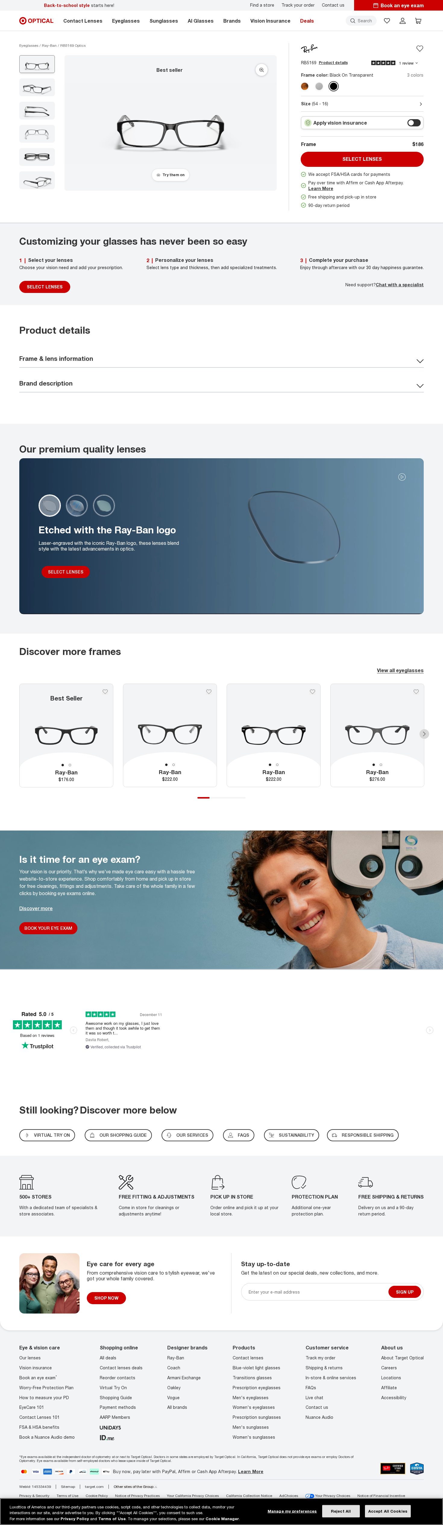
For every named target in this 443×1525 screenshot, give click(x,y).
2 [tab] (70, 765)
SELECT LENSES (45, 286)
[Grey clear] (319, 86)
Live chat (314, 1397)
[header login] (402, 20)
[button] (387, 20)
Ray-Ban (175, 1357)
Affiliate (389, 1387)
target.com (94, 1487)
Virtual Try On (113, 1387)
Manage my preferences (292, 1510)
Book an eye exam (38, 1377)
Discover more (36, 908)
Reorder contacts (117, 1377)
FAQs (243, 1135)
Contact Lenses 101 (39, 1417)
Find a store (262, 5)
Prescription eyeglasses (257, 1387)
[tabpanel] (66, 735)
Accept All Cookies (387, 1510)
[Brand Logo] (309, 48)
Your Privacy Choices (332, 1495)
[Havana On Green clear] (304, 86)
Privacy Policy (75, 1518)
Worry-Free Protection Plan (46, 1387)
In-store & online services (331, 1377)
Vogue (173, 1397)
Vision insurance (35, 1367)
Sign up (404, 1292)
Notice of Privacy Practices (137, 1495)
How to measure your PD (44, 1397)
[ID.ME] (107, 1437)
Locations (391, 1377)
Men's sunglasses (251, 1427)
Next (424, 734)
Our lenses (30, 1357)
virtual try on (52, 1135)
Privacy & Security (34, 1495)
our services (192, 1135)
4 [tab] (240, 797)
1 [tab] (62, 765)
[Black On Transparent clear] (333, 86)
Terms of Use (67, 1495)
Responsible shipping (368, 1135)
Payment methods (118, 1407)
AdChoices (288, 1495)
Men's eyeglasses (251, 1397)
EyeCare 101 (31, 1407)
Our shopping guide (123, 1135)
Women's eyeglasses (254, 1407)
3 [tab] (228, 797)
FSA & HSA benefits (39, 1427)
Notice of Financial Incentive (381, 1495)
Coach (173, 1367)
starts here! (79, 5)
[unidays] (110, 1427)
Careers (389, 1367)
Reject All (341, 1510)
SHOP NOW (106, 1298)
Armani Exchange (184, 1377)
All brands (177, 1407)
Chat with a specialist (400, 284)
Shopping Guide (116, 1397)
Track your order (298, 5)
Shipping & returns (324, 1367)
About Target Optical (402, 1357)
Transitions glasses (252, 1377)
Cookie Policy (97, 1495)
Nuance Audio (319, 1417)
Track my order (320, 1357)
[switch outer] (414, 122)
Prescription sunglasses (257, 1417)
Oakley (174, 1387)
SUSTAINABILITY (296, 1135)
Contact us (333, 5)
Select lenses (362, 159)
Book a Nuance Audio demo (47, 1437)
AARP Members (115, 1417)
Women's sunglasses (254, 1437)
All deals (108, 1357)
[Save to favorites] (419, 48)
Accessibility (393, 1397)
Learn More (320, 188)
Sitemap (68, 1487)
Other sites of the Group (133, 1487)
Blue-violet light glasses (256, 1367)
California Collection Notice (249, 1495)
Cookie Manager (222, 1518)
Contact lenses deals (121, 1367)
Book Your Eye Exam (48, 928)
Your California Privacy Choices (193, 1495)
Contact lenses (248, 1357)
